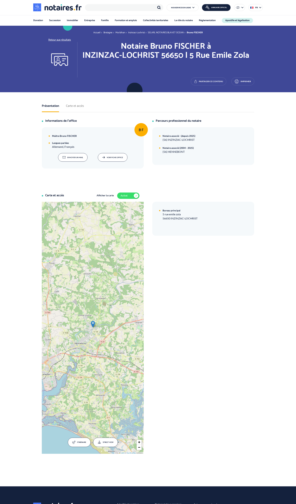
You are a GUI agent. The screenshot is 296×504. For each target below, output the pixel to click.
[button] (183, 7)
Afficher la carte (105, 195)
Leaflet (122, 453)
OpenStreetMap (131, 453)
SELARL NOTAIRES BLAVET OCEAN (166, 33)
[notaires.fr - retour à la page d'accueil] (57, 7)
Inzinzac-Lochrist (136, 33)
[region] (124, 7)
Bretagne (107, 33)
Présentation (50, 106)
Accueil (96, 33)
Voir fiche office (115, 157)
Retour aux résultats (59, 40)
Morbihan (120, 33)
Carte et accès (75, 106)
